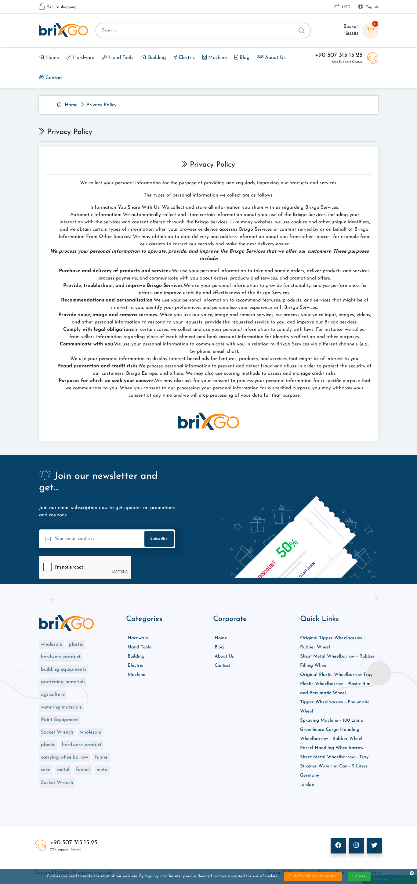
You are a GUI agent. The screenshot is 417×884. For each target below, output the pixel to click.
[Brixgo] (63, 30)
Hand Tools (120, 57)
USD (344, 7)
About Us (274, 57)
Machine (217, 57)
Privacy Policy (101, 105)
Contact (53, 77)
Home (52, 57)
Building (156, 57)
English (370, 7)
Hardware (82, 57)
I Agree (359, 876)
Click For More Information (312, 876)
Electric (186, 57)
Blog (244, 57)
